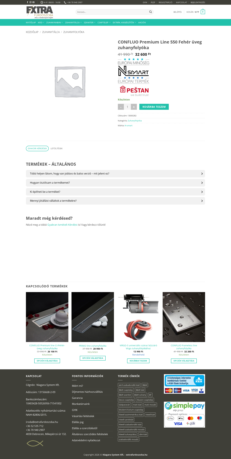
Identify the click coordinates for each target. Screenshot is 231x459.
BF (150, 394)
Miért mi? (77, 386)
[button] (177, 12)
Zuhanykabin (53, 22)
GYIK (145, 2)
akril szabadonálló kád (129, 385)
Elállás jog (78, 422)
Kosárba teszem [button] (138, 361)
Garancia (77, 398)
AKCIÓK (142, 22)
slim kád (143, 434)
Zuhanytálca (72, 22)
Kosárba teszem (154, 107)
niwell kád (150, 414)
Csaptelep (103, 22)
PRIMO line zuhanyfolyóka (92, 345)
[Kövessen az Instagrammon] (30, 2)
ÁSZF (153, 2)
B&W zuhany (140, 394)
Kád (40, 22)
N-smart (128, 125)
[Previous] (26, 330)
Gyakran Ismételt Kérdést (62, 224)
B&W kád (140, 389)
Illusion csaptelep (145, 399)
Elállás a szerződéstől (84, 428)
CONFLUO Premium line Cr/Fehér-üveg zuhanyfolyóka (47, 347)
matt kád (137, 404)
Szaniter (88, 22)
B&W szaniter (125, 394)
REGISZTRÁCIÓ (165, 2)
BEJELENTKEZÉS (198, 2)
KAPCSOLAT (181, 2)
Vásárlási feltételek (83, 416)
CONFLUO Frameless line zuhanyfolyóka (184, 347)
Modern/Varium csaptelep (131, 409)
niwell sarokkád (126, 419)
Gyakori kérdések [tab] (37, 148)
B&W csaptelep (126, 389)
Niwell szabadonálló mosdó (131, 429)
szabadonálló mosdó (128, 439)
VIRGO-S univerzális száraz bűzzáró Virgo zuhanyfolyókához (138, 347)
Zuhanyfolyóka (73, 32)
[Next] (205, 330)
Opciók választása (47, 361)
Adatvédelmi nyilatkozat (86, 440)
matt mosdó (150, 404)
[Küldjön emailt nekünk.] (33, 2)
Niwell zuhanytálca (127, 434)
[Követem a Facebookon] (27, 2)
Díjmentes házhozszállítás (87, 392)
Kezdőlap (32, 32)
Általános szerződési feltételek (90, 434)
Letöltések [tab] (57, 148)
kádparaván (124, 404)
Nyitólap (31, 22)
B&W (145, 385)
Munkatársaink (81, 404)
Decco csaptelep (126, 399)
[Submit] (150, 12)
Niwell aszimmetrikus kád (131, 414)
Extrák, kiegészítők (123, 22)
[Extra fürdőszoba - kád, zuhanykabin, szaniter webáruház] (48, 12)
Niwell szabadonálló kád (130, 424)
